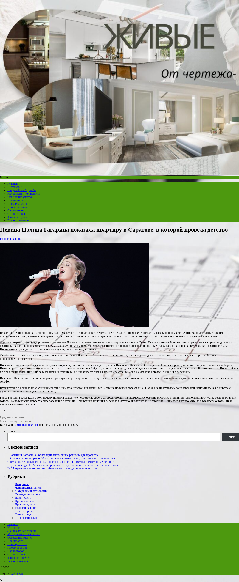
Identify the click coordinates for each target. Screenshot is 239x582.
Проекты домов (17, 207)
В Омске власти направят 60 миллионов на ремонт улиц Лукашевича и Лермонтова (61, 458)
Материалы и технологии (23, 193)
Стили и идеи (16, 213)
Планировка (15, 200)
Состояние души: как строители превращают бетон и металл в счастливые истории (60, 461)
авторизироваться (26, 424)
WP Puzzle (16, 573)
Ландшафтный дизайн (21, 190)
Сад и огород (15, 210)
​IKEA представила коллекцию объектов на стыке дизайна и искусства (52, 468)
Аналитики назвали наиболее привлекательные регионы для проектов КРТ (55, 455)
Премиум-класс (17, 203)
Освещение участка (19, 197)
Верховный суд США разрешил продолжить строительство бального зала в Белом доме (63, 465)
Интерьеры (14, 186)
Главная (12, 183)
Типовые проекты (19, 217)
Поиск (11, 431)
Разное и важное (18, 220)
